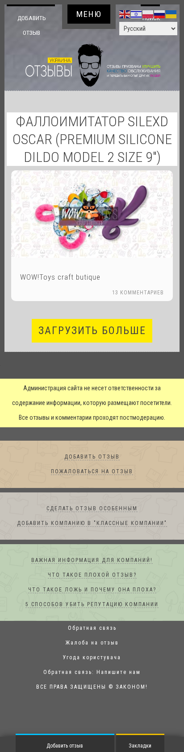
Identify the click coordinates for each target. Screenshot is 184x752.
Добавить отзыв (31, 25)
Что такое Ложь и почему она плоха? (92, 590)
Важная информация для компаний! (92, 561)
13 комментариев (138, 293)
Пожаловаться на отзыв (92, 472)
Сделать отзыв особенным (92, 509)
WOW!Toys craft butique (60, 277)
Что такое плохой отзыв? (92, 575)
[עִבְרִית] (136, 13)
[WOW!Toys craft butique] (92, 214)
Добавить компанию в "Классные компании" (92, 524)
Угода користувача (92, 658)
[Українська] (171, 13)
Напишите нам (118, 672)
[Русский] (160, 13)
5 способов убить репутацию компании (92, 605)
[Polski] (148, 13)
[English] (125, 13)
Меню (89, 14)
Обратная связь (92, 628)
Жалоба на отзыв (92, 643)
